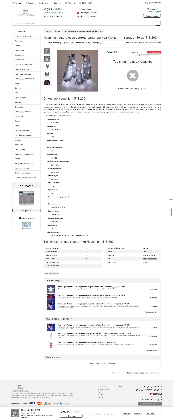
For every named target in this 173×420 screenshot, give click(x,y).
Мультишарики (21, 97)
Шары (17, 83)
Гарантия (31, 3)
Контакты (72, 3)
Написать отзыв (117, 373)
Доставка (57, 3)
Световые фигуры (51, 273)
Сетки (17, 126)
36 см (145, 252)
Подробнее (26, 211)
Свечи (17, 46)
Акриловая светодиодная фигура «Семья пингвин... (37, 416)
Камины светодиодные (24, 154)
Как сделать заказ (110, 414)
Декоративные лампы (23, 64)
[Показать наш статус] (26, 225)
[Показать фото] (47, 50)
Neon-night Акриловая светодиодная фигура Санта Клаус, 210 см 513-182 (87, 342)
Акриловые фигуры (149, 255)
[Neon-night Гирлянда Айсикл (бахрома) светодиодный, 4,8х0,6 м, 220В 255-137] (26, 198)
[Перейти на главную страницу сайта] (25, 12)
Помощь (18, 3)
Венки (17, 159)
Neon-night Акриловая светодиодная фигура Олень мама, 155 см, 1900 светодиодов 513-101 (94, 333)
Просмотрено (150, 414)
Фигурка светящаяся (150, 259)
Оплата (45, 3)
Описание (92, 414)
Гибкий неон (19, 41)
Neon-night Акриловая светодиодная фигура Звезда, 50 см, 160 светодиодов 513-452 (91, 295)
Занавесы (19, 145)
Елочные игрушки (22, 69)
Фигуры (18, 88)
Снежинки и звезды (22, 173)
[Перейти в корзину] (145, 10)
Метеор (18, 140)
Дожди (17, 121)
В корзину (72, 416)
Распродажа (102, 386)
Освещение (19, 55)
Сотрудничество (103, 389)
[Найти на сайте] (158, 23)
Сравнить (126, 414)
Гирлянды (19, 116)
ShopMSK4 (156, 394)
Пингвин (146, 248)
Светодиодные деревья (24, 79)
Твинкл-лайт (20, 50)
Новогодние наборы (23, 36)
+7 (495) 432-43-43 (53, 9)
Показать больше (151, 312)
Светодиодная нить (22, 168)
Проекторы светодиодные (25, 178)
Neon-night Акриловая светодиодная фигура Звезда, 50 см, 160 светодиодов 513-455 (91, 287)
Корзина (137, 414)
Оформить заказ (152, 16)
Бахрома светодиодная (24, 163)
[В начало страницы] (160, 414)
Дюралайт (19, 107)
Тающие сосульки (22, 130)
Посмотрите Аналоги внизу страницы (132, 89)
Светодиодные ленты (23, 112)
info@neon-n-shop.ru (152, 399)
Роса (17, 93)
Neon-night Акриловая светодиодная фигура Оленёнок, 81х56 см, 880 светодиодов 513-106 (94, 304)
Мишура (18, 102)
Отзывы (99, 414)
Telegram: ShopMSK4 (87, 16)
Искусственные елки (23, 74)
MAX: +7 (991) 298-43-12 (88, 13)
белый (145, 262)
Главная (48, 31)
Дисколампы (20, 60)
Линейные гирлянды (23, 135)
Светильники (20, 149)
